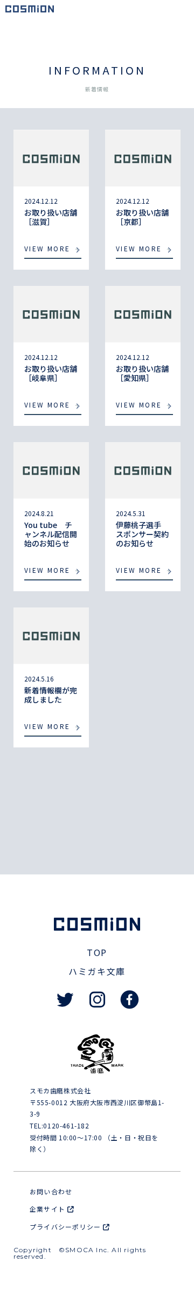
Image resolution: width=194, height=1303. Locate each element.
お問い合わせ (51, 1191)
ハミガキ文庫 (97, 971)
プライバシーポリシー (66, 1226)
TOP (97, 952)
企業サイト (48, 1208)
